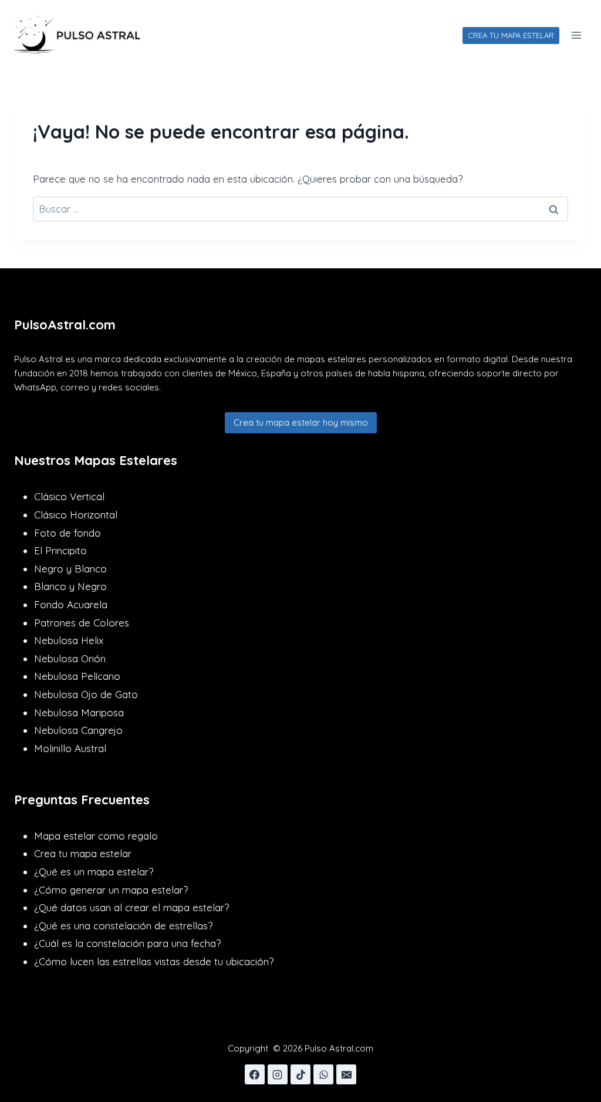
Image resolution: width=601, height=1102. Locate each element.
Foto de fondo (67, 533)
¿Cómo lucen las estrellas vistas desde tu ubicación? (154, 961)
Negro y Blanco (70, 568)
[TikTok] (300, 1074)
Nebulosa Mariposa (79, 712)
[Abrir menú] (576, 35)
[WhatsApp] (323, 1074)
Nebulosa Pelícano (77, 676)
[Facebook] (255, 1074)
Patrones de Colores (81, 622)
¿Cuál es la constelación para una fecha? (127, 943)
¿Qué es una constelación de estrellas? (123, 925)
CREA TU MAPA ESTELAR (511, 35)
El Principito (60, 550)
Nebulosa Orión (70, 658)
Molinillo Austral (70, 748)
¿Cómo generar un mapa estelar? (111, 890)
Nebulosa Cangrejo (78, 730)
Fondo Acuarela (70, 604)
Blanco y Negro (70, 586)
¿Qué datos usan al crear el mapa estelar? (131, 907)
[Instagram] (278, 1074)
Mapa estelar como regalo (96, 836)
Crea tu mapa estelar (82, 853)
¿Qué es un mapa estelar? (93, 871)
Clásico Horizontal (75, 514)
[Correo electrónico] (346, 1074)
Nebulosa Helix (68, 640)
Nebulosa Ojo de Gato (86, 694)
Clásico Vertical (69, 496)
